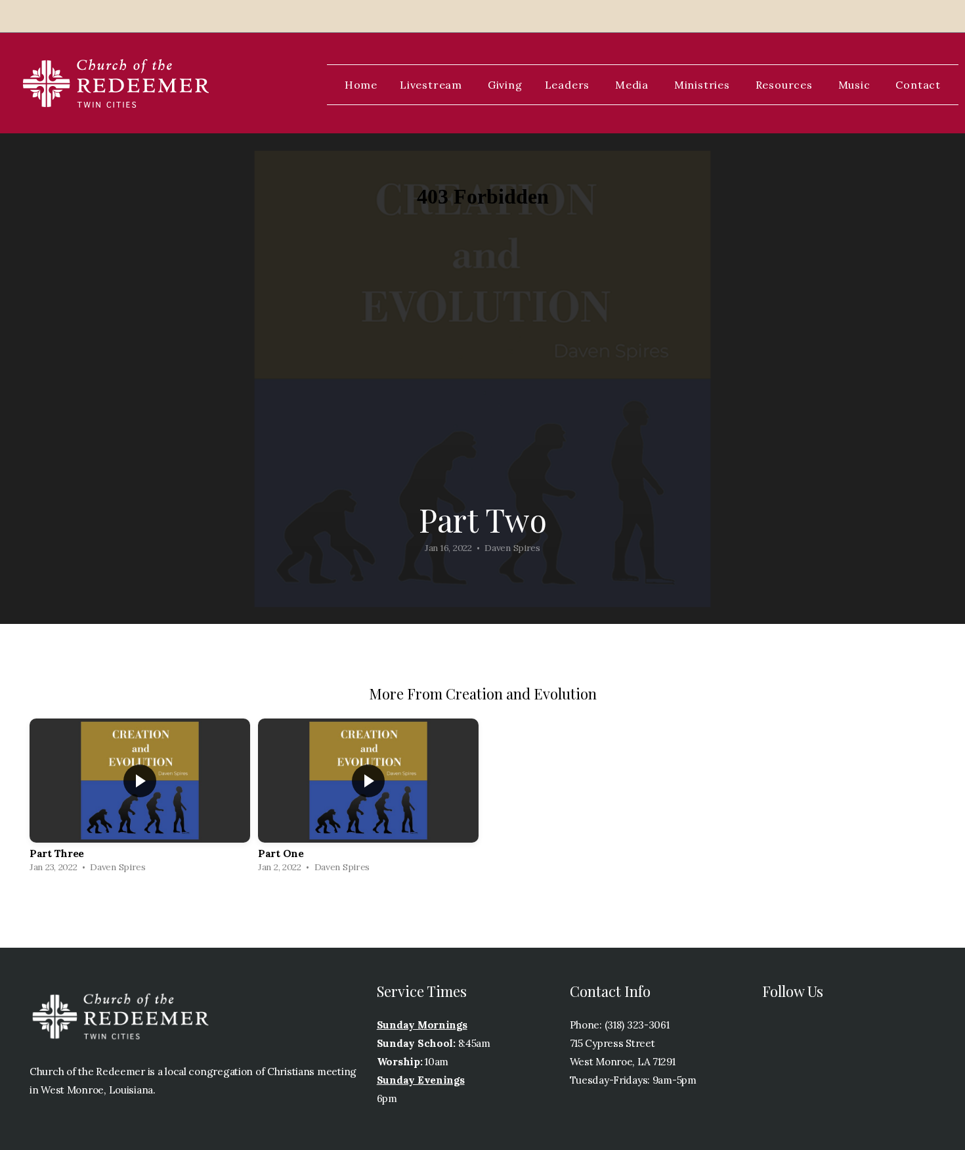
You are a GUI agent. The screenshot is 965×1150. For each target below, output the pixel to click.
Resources (786, 84)
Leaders (569, 84)
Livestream (432, 84)
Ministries (703, 84)
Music (856, 84)
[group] (140, 799)
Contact (918, 84)
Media (633, 84)
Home (361, 84)
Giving (505, 84)
